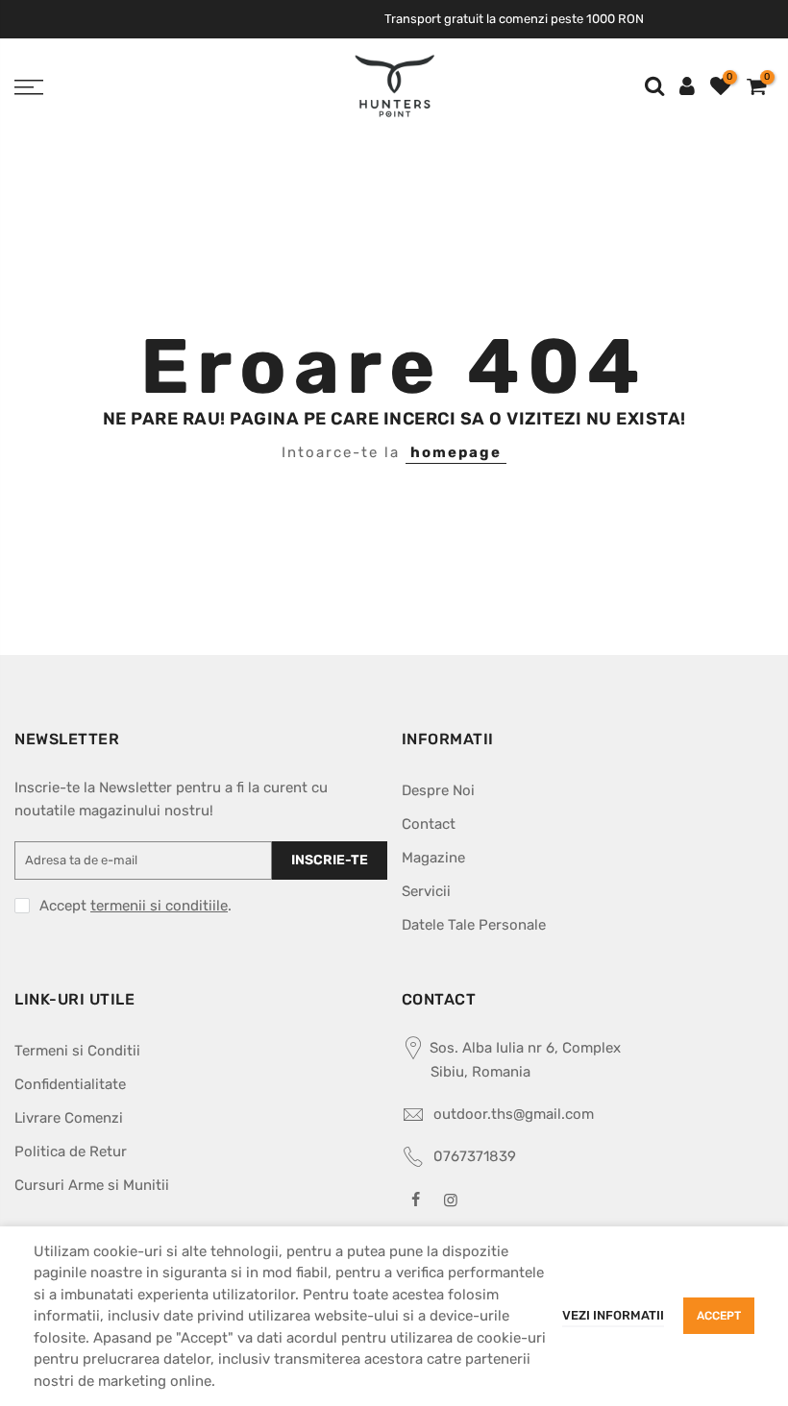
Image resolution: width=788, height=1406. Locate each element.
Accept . (135, 905)
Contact (429, 824)
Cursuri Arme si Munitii (91, 1185)
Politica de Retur (70, 1151)
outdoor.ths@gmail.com (513, 1114)
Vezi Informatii (613, 1315)
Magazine (433, 857)
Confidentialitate (70, 1084)
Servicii (426, 891)
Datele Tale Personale (474, 924)
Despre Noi (438, 790)
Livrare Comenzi (68, 1118)
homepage (456, 452)
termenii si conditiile (159, 905)
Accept (719, 1315)
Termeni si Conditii (77, 1050)
